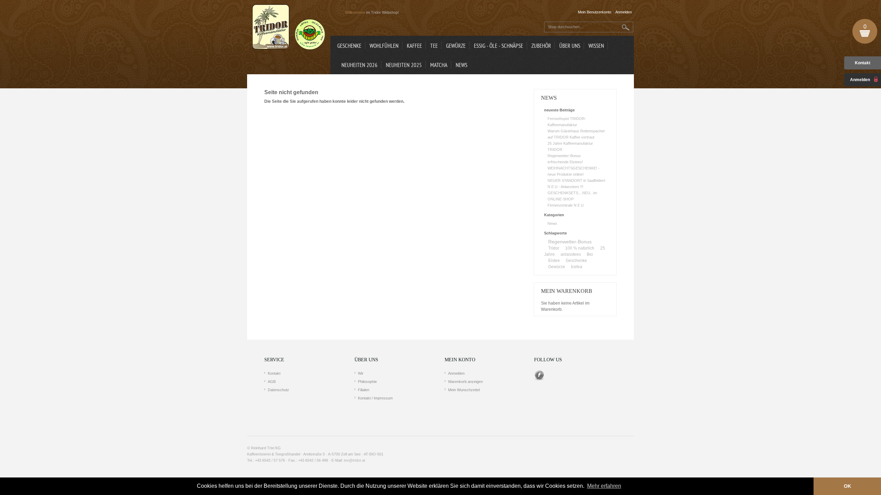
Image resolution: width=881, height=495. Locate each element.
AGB (272, 382)
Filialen (363, 390)
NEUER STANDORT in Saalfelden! (576, 180)
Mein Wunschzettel (464, 390)
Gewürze (556, 266)
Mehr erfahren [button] (604, 486)
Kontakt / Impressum (375, 398)
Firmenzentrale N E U (566, 205)
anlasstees (571, 254)
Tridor (553, 248)
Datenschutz (278, 390)
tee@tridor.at (354, 460)
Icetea (576, 266)
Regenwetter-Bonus (564, 156)
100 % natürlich (579, 248)
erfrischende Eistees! (565, 162)
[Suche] (626, 27)
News (552, 223)
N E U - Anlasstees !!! (565, 187)
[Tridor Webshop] (288, 27)
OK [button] (847, 486)
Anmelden (456, 373)
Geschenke (576, 260)
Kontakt (862, 62)
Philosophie (367, 382)
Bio (590, 254)
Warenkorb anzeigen (465, 382)
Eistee (554, 260)
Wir (360, 373)
